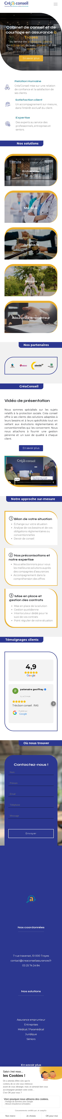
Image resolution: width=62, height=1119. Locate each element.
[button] (8, 703)
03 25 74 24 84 (31, 965)
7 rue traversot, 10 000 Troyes (31, 955)
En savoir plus (31, 58)
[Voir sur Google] (15, 691)
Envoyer (31, 833)
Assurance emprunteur (31, 1019)
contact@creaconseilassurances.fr (31, 960)
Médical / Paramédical (31, 1029)
